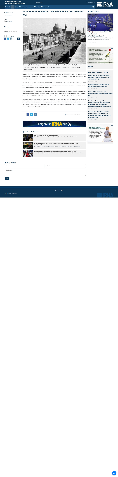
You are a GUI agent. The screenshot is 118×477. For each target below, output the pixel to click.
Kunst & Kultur (9, 21)
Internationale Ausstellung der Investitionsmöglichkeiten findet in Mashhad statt (55, 151)
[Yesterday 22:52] (100, 22)
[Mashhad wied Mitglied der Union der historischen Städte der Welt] (54, 41)
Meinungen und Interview (25, 7)
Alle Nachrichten (45, 7)
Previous (89, 29)
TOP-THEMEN (94, 11)
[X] (59, 190)
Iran (13, 7)
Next (111, 29)
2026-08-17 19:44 (93, 81)
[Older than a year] (28, 137)
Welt (16, 7)
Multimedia (37, 7)
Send (7, 178)
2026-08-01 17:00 (93, 97)
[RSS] (62, 190)
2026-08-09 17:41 (93, 88)
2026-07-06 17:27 (93, 108)
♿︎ (114, 472)
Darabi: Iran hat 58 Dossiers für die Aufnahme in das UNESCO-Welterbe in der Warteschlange (99, 77)
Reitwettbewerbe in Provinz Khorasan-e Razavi (46, 135)
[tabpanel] (100, 58)
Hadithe (90, 66)
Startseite (7, 7)
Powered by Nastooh (12, 193)
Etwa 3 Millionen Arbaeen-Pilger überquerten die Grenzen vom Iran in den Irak (100, 93)
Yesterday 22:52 (92, 42)
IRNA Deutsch (18, 2)
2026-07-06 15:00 (93, 119)
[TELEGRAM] (56, 190)
